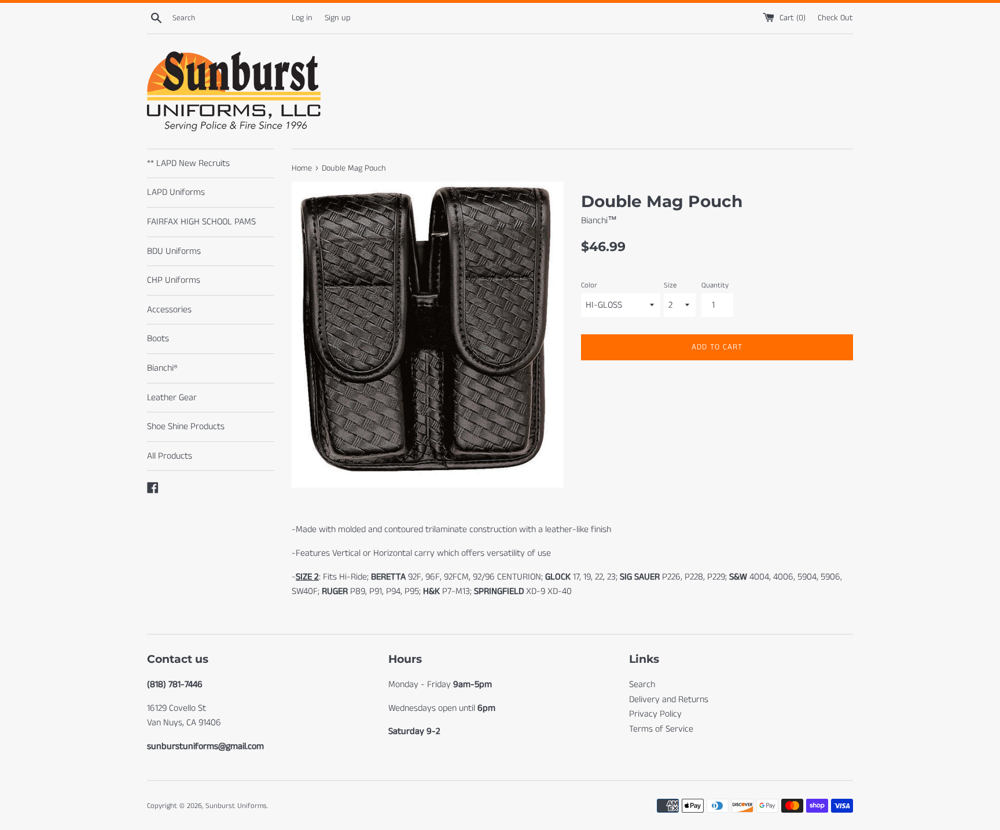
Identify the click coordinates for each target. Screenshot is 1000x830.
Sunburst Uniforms (236, 806)
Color (589, 285)
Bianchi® (162, 368)
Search (642, 684)
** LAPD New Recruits (188, 163)
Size (670, 285)
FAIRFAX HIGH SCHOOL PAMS (201, 221)
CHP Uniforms (173, 280)
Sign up (338, 18)
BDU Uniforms (174, 251)
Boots (158, 338)
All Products (169, 456)
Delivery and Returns (668, 699)
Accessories (169, 309)
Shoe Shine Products (186, 426)
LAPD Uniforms (176, 192)
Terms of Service (661, 729)
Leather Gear (172, 397)
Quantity (715, 285)
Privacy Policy (655, 714)
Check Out (835, 18)
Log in (302, 18)
